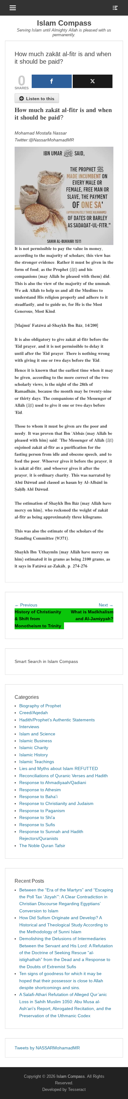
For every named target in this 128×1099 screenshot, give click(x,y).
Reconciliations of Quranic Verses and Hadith (63, 775)
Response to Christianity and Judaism (56, 803)
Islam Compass (64, 23)
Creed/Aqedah (33, 712)
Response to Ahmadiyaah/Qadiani (52, 782)
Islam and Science (37, 733)
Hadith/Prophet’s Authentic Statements (57, 719)
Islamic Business (35, 740)
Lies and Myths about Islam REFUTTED (58, 768)
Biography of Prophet (40, 705)
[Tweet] (93, 81)
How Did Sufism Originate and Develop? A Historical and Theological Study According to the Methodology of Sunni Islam (63, 924)
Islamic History (33, 754)
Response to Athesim (40, 789)
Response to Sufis (37, 824)
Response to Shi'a (37, 817)
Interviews (29, 726)
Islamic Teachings (36, 761)
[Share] (52, 81)
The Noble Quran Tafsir (42, 845)
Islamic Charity (33, 747)
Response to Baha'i (38, 796)
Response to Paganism (42, 810)
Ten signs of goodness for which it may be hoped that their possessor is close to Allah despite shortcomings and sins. (61, 980)
